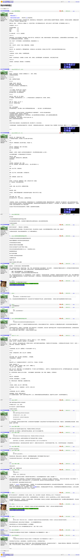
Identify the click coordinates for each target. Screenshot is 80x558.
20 (10, 463)
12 (10, 318)
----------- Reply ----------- (4, 8)
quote (73, 69)
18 (10, 446)
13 (10, 335)
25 (10, 529)
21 (10, 469)
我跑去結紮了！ (13, 15)
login (76, 1)
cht (4, 1)
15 (10, 410)
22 (10, 492)
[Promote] (60, 69)
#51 (26, 17)
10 (10, 304)
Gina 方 (17, 484)
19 (10, 450)
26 (10, 535)
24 (10, 516)
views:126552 (3, 556)
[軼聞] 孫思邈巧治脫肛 (15, 17)
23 (10, 503)
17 (10, 432)
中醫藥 (3, 552)
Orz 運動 (34, 486)
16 (10, 426)
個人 (9, 1)
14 (10, 399)
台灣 (6, 1)
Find (69, 1)
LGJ (12, 1)
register (78, 1)
